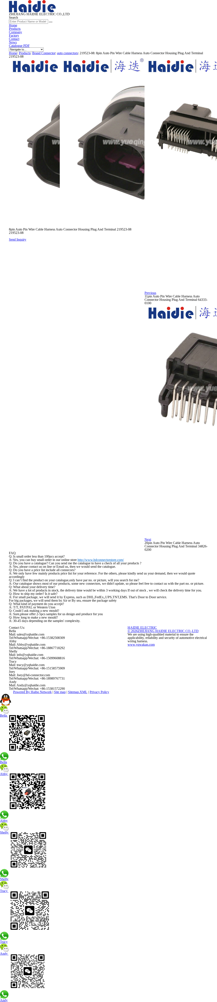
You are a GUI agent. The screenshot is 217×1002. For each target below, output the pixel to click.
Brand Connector (43, 53)
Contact (14, 39)
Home (13, 25)
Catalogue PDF (19, 45)
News (13, 42)
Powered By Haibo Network (32, 692)
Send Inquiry (17, 239)
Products (15, 29)
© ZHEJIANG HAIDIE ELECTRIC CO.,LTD (163, 631)
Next (148, 539)
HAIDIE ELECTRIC (142, 627)
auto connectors (67, 53)
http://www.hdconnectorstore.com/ (101, 560)
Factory (14, 35)
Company (15, 32)
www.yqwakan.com (141, 644)
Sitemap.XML (77, 692)
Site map (60, 692)
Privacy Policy (99, 692)
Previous (150, 293)
